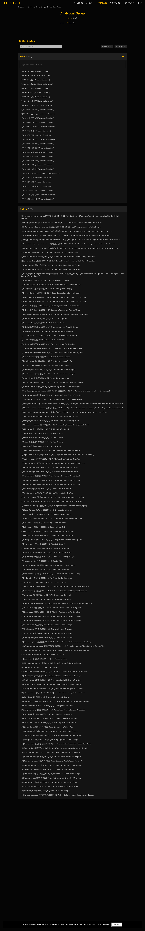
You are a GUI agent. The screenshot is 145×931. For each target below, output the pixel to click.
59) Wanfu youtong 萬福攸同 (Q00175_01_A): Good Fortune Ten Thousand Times (49, 467)
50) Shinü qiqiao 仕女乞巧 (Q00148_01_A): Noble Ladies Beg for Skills (45, 429)
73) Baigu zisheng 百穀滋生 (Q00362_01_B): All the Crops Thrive (43, 527)
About (89, 3)
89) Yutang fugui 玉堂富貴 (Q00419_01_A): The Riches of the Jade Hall (46, 595)
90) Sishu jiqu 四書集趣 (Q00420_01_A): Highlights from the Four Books (46, 599)
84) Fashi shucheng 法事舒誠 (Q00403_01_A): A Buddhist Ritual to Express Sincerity (50, 574)
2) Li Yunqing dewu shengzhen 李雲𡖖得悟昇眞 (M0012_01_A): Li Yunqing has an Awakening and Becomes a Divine (62, 222)
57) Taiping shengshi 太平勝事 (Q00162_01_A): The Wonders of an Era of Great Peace (51, 459)
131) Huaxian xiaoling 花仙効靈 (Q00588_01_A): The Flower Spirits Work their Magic (50, 774)
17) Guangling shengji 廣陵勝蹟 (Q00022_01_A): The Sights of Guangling (46, 289)
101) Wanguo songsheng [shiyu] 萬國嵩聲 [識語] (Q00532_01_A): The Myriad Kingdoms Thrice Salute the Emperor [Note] (63, 646)
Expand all (107, 46)
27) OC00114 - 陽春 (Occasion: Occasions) (36, 182)
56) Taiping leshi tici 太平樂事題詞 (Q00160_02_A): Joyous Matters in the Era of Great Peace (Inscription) (57, 455)
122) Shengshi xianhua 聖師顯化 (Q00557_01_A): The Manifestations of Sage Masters (51, 735)
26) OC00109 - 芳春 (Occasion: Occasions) (36, 178)
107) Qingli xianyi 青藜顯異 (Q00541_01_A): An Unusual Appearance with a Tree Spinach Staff (54, 671)
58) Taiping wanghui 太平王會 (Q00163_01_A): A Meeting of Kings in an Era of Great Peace (53, 463)
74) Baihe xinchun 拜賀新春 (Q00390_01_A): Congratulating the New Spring (47, 531)
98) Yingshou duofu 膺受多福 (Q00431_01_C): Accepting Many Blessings (46, 633)
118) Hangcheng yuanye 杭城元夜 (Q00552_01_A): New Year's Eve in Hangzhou (49, 718)
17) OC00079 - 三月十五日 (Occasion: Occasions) (38, 139)
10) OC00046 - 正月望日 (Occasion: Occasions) (37, 110)
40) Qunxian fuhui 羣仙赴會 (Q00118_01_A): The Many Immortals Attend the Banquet (50, 387)
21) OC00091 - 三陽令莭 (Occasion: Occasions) (37, 156)
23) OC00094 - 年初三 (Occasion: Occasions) (36, 165)
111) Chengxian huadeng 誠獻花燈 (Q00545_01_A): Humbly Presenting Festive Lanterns (52, 689)
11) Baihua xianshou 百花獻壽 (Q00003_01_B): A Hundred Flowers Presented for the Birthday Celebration (58, 261)
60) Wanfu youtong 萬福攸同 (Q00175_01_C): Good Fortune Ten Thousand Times (49, 472)
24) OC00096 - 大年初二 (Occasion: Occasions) (37, 169)
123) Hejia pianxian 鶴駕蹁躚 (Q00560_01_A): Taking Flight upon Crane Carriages (49, 740)
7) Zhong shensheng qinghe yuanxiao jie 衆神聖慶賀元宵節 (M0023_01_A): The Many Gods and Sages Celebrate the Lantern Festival (68, 244)
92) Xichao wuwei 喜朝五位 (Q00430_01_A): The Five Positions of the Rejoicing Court (51, 608)
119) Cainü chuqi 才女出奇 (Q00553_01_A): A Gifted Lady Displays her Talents (48, 722)
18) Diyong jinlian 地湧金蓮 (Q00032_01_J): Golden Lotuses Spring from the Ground (50, 293)
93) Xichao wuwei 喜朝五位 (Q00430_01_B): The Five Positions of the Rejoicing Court (51, 612)
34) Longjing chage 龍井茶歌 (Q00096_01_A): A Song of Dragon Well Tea (46, 361)
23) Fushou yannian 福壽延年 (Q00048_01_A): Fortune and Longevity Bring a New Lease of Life (54, 314)
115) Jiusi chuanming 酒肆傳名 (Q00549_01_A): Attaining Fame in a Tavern (47, 706)
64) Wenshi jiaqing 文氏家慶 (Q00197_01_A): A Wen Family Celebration (46, 489)
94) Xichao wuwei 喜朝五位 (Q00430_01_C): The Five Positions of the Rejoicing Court (51, 616)
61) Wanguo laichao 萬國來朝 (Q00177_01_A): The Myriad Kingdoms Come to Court (50, 476)
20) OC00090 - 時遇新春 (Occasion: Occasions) (37, 152)
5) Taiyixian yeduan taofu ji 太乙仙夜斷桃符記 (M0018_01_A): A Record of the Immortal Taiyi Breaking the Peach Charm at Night (65, 235)
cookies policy (90, 924)
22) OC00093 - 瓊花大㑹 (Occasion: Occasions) (37, 161)
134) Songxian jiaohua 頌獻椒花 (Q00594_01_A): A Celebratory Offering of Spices (49, 786)
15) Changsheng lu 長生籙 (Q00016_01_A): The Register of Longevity (45, 280)
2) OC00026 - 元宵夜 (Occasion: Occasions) (36, 75)
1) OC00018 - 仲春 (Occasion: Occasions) (35, 71)
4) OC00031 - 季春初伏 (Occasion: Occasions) (37, 84)
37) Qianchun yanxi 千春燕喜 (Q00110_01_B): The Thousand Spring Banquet (48, 374)
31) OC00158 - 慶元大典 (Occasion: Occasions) (37, 199)
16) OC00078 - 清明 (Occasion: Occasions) (36, 135)
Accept (116, 924)
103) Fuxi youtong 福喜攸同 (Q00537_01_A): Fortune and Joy (42, 654)
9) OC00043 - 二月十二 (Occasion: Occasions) (37, 105)
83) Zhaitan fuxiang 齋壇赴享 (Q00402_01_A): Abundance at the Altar (45, 569)
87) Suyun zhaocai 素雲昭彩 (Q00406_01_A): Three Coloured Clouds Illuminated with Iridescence (55, 586)
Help (139, 3)
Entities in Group (66, 23)
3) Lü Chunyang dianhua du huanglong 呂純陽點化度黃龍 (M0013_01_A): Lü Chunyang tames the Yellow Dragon (61, 227)
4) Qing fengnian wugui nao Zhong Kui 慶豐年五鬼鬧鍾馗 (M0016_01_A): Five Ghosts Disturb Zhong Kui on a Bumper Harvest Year (67, 231)
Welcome (78, 3)
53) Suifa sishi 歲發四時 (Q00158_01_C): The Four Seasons (42, 442)
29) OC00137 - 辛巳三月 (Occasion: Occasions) (37, 190)
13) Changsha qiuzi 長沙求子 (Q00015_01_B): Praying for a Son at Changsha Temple (50, 269)
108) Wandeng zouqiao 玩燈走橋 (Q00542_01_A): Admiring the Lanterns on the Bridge (51, 676)
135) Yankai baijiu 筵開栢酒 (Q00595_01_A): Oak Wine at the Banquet (45, 791)
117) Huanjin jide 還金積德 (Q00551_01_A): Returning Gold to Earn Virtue (46, 714)
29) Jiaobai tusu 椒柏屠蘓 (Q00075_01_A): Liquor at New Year (42, 340)
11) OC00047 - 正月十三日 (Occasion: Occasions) (38, 114)
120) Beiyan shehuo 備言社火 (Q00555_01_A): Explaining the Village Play (47, 727)
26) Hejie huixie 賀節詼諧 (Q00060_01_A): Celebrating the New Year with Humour (49, 327)
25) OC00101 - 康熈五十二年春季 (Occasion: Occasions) (40, 173)
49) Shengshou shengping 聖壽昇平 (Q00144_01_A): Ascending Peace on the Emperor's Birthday (55, 425)
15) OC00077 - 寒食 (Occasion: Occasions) (36, 131)
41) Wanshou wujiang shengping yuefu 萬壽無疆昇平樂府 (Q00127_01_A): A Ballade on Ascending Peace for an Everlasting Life (66, 391)
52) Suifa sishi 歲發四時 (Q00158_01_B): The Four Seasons (42, 438)
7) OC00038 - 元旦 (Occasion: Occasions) (35, 97)
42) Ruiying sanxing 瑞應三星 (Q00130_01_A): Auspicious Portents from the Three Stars (51, 395)
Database (102, 3)
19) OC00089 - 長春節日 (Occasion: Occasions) (37, 148)
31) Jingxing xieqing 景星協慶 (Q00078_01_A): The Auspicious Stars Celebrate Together (52, 348)
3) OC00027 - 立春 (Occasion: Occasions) (35, 80)
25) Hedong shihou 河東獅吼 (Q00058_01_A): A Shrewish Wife (43, 323)
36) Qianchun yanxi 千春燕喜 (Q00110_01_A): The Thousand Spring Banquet (48, 370)
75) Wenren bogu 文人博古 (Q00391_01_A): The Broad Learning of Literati (47, 535)
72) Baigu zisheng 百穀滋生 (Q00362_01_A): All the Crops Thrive (43, 523)
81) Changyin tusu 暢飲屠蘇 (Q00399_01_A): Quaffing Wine (42, 561)
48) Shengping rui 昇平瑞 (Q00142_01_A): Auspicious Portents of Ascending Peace (50, 421)
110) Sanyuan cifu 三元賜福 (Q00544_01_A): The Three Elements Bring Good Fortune (51, 684)
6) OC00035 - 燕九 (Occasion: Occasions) (35, 92)
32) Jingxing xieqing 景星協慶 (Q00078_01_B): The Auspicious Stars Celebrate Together (52, 352)
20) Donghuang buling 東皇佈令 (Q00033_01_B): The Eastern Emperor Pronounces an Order (53, 301)
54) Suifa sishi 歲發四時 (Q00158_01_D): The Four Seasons (42, 446)
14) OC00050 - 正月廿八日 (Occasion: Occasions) (38, 127)
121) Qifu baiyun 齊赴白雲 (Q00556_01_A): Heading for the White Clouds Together (49, 731)
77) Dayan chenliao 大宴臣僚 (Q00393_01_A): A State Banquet (43, 544)
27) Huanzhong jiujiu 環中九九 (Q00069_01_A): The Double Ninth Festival (47, 331)
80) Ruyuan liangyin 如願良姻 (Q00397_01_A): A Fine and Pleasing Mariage (47, 557)
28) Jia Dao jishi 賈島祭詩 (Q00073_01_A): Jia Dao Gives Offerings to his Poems (49, 335)
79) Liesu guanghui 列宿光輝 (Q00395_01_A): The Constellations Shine (46, 552)
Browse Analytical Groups (37, 7)
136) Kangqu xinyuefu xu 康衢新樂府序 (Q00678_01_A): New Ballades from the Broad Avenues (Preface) (57, 795)
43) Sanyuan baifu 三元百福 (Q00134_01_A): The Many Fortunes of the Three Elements (51, 399)
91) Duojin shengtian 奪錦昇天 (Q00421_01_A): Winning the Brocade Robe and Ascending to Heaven (56, 603)
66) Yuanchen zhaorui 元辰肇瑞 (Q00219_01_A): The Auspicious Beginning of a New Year (52, 497)
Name (69, 18)
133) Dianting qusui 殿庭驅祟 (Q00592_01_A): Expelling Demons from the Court (49, 782)
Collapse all (121, 46)
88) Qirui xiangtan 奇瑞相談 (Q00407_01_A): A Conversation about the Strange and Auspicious (54, 591)
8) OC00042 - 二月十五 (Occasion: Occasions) (37, 101)
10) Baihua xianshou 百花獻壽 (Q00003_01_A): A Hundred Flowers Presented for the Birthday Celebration (58, 257)
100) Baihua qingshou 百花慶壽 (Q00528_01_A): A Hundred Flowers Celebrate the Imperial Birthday (56, 642)
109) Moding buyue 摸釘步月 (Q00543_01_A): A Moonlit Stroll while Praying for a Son (50, 680)
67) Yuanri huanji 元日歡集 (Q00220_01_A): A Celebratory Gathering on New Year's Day (51, 501)
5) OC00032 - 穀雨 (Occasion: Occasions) (35, 88)
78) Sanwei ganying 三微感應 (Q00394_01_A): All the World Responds (45, 548)
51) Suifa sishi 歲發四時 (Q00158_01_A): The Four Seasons (42, 433)
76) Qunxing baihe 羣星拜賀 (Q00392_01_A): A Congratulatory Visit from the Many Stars (51, 540)
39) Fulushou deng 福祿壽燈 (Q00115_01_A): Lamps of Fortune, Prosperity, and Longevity (52, 382)
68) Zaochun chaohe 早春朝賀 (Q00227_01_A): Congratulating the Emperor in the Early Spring (54, 506)
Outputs (129, 3)
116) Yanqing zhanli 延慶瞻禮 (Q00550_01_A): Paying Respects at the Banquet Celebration (53, 710)
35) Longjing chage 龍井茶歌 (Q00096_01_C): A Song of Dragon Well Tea (46, 365)
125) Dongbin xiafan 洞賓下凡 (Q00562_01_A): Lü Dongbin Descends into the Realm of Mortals (54, 748)
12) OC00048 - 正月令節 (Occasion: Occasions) (37, 118)
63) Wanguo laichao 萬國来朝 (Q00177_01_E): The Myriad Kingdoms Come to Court (50, 484)
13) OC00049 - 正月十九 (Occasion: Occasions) (37, 122)
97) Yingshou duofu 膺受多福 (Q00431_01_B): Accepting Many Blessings (46, 629)
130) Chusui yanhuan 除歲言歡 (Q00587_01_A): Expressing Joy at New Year (48, 769)
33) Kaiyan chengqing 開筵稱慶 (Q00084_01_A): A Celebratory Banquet (46, 357)
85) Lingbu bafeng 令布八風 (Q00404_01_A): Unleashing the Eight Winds (46, 578)
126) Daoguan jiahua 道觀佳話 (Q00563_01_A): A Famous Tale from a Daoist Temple (50, 752)
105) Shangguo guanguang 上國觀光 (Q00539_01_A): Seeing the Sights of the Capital (51, 663)
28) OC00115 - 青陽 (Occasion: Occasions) (36, 186)
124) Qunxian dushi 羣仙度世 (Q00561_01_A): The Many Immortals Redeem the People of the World (56, 744)
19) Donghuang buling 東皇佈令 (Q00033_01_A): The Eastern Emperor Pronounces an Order (53, 297)
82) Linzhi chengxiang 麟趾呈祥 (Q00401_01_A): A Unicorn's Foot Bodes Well (48, 565)
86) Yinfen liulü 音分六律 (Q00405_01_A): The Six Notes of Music (43, 582)
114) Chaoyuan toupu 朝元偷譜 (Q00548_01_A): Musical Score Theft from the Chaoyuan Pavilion (55, 701)
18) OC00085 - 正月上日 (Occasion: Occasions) (37, 143)
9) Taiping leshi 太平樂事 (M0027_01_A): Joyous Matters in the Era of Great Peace (49, 252)
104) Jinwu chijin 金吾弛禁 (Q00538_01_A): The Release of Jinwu (44, 659)
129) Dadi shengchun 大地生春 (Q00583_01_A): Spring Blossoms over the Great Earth (51, 765)
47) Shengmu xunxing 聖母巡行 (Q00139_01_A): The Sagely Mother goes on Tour (49, 416)
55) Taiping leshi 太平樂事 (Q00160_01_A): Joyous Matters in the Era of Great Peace (50, 450)
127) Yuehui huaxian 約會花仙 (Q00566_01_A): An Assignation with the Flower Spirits (51, 757)
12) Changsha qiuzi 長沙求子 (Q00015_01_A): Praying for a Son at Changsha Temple (50, 265)
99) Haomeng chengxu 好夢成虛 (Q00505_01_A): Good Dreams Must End (46, 637)
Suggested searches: (27, 64)
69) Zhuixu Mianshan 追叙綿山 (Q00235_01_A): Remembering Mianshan (46, 510)
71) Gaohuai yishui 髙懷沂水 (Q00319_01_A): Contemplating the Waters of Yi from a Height (52, 518)
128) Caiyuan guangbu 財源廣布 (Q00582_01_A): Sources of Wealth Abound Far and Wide (52, 761)
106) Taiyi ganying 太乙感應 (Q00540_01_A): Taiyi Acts (40, 667)
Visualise (115, 3)
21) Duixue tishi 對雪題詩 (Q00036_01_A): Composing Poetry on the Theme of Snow (50, 306)
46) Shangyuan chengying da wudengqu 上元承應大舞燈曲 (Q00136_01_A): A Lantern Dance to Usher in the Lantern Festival (64, 412)
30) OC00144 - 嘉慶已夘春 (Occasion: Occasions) (38, 195)
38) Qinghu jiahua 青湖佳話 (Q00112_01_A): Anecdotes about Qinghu (45, 378)
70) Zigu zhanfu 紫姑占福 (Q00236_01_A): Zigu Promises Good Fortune (46, 514)
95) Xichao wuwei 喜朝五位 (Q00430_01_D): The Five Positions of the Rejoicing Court (51, 620)
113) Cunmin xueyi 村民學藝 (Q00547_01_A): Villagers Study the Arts (45, 697)
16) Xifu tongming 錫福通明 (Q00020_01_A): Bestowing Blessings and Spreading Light (51, 284)
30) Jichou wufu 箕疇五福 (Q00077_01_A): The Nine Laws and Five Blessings (48, 344)
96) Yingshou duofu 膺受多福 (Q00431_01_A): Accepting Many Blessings (46, 625)
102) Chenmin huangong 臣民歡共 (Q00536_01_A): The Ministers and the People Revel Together (55, 650)
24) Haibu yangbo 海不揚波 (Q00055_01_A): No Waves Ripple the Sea (45, 318)
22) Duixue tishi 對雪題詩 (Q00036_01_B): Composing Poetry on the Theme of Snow (50, 310)
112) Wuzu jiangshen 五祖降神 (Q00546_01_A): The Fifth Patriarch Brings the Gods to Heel (53, 693)
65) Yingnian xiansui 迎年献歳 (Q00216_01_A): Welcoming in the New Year (47, 493)
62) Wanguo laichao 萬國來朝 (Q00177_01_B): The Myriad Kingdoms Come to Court (50, 480)
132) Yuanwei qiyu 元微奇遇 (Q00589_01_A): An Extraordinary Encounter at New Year (51, 778)
